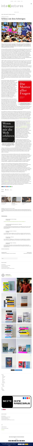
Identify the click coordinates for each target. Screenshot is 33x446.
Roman (3, 375)
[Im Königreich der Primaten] (26, 199)
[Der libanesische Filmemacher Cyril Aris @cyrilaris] (24, 285)
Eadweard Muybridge (24, 209)
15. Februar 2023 (8, 237)
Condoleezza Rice (19, 209)
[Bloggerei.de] (3, 409)
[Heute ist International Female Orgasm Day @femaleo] (24, 331)
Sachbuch (10, 14)
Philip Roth (6, 181)
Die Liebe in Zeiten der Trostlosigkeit (5, 265)
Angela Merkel (7, 209)
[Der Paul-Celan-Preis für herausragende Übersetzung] (8, 346)
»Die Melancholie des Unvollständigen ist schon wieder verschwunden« (8, 253)
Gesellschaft (6, 14)
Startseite (12, 1)
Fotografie (2, 389)
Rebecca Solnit (19, 210)
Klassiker (3, 377)
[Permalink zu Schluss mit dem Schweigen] (16, 41)
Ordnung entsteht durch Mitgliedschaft (28, 253)
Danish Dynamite (3, 264)
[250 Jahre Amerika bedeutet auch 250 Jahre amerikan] (8, 300)
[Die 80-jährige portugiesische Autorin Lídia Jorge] (8, 361)
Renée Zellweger (24, 210)
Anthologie (3, 379)
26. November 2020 (8, 225)
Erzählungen (3, 376)
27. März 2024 (8, 243)
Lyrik (2, 378)
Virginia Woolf (27, 210)
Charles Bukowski (15, 209)
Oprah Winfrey (13, 210)
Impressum (18, 1)
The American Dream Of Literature (5, 267)
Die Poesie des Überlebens (4, 266)
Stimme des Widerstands (23, 118)
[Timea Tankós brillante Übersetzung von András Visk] (24, 300)
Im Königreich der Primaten (26, 202)
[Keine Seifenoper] (6, 199)
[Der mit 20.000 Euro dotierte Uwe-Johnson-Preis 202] (24, 361)
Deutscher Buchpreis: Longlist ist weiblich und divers (7, 268)
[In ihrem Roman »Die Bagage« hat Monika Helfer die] (24, 346)
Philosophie (3, 382)
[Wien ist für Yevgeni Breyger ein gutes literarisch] (8, 285)
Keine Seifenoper (3, 202)
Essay (2, 14)
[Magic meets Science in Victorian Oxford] (16, 199)
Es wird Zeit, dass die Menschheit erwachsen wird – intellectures (14, 224)
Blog (21, 1)
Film (1, 387)
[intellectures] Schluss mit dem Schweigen (11, 219)
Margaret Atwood (9, 210)
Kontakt (15, 1)
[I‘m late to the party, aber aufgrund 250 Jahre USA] (8, 315)
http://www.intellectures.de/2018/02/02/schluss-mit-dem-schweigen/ (15, 221)
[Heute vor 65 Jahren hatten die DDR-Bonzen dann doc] (24, 315)
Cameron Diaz (11, 209)
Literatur (2, 374)
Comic (2, 388)
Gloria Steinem (29, 209)
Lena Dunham (5, 210)
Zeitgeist (13, 14)
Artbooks (3, 390)
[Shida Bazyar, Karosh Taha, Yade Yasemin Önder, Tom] (8, 331)
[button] (2, 186)
